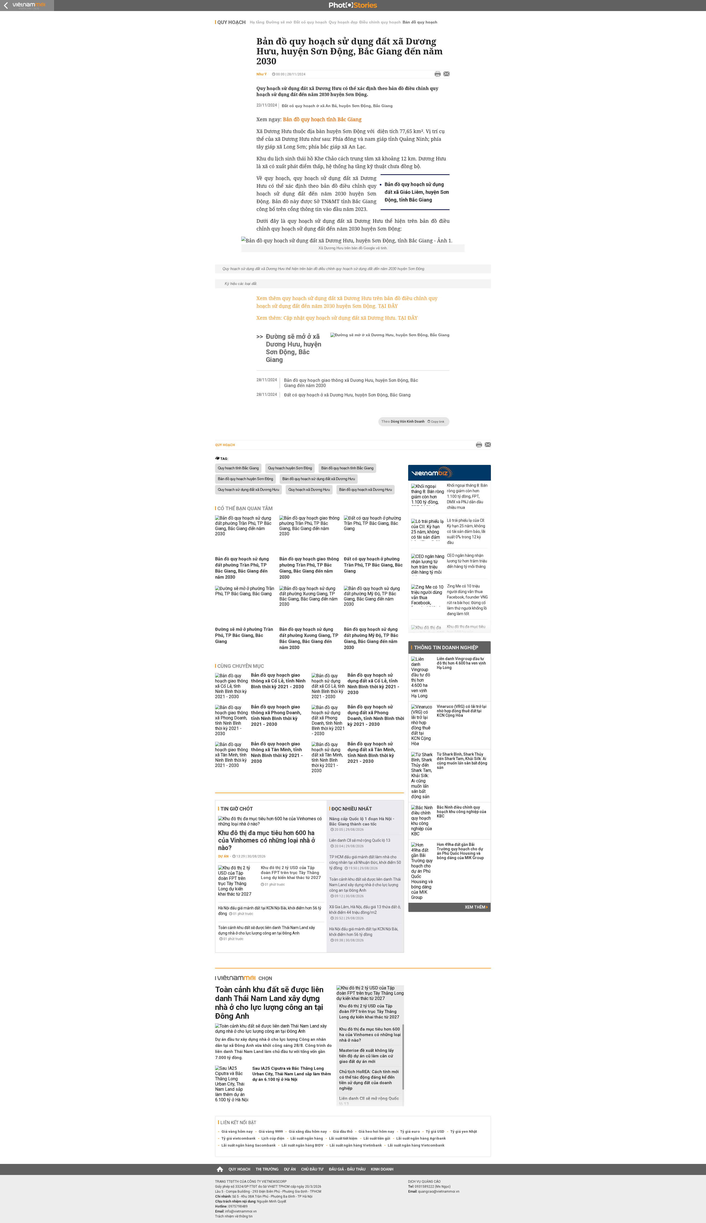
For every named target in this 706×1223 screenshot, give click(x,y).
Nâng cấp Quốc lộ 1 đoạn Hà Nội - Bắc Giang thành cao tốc (361, 821)
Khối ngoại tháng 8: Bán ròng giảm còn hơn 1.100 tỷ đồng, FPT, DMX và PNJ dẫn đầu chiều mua (467, 496)
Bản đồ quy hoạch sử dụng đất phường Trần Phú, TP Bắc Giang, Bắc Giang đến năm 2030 (242, 568)
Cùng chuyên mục (240, 666)
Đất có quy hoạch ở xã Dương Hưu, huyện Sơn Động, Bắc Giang (347, 395)
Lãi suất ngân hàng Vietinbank (356, 1145)
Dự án (223, 856)
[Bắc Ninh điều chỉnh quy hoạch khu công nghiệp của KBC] (422, 820)
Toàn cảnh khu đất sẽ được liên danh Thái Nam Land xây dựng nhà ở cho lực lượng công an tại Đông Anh (365, 885)
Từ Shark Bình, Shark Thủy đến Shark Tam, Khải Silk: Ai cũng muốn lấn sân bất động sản (462, 761)
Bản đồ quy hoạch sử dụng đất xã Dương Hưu (318, 479)
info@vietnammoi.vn (241, 1211)
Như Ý (261, 74)
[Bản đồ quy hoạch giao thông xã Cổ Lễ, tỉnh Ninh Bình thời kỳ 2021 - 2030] (231, 686)
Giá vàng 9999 (271, 1131)
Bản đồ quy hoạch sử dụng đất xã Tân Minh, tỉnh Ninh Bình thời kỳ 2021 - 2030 (371, 752)
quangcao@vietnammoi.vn (438, 1191)
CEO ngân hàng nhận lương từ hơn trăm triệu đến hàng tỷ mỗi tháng (467, 561)
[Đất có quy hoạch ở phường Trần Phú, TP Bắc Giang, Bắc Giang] (374, 528)
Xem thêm (475, 907)
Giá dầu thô (342, 1131)
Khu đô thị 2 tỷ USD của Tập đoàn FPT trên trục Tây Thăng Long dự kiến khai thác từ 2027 (291, 872)
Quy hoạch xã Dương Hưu (309, 489)
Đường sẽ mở (279, 22)
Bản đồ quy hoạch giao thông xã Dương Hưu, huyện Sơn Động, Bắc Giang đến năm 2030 (351, 383)
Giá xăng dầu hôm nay (308, 1131)
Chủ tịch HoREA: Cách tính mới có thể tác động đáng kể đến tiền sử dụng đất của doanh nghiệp (369, 1080)
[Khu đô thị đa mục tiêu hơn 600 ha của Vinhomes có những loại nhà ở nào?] (271, 821)
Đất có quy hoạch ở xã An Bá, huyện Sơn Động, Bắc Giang (337, 106)
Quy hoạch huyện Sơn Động (290, 468)
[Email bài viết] (445, 74)
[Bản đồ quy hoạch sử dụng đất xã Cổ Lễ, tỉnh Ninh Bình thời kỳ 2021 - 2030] (328, 686)
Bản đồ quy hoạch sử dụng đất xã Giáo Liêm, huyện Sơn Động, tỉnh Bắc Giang (417, 192)
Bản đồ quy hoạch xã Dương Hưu (365, 489)
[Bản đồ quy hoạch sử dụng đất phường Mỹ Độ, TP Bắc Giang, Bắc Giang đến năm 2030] (374, 604)
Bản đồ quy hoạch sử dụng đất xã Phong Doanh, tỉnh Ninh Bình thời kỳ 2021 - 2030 (375, 715)
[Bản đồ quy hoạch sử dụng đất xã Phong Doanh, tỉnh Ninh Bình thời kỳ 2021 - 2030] (328, 720)
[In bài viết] (436, 74)
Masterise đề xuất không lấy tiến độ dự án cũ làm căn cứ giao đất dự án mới (366, 1056)
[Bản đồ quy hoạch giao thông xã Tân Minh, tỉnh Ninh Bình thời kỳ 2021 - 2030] (231, 757)
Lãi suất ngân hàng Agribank (421, 1138)
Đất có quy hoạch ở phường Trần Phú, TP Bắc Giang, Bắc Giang (373, 565)
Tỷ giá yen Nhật (463, 1131)
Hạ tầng (257, 22)
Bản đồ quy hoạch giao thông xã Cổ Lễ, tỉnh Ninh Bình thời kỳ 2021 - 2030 (278, 680)
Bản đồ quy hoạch (420, 22)
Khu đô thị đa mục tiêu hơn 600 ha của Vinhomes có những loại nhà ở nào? (266, 840)
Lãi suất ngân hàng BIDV (302, 1145)
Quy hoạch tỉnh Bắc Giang (238, 468)
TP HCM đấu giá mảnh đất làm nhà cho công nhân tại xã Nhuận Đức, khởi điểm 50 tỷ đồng (365, 862)
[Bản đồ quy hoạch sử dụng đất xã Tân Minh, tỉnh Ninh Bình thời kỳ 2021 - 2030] (328, 757)
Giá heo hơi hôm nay (376, 1131)
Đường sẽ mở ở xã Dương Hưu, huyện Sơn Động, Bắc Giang (293, 348)
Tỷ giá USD (435, 1131)
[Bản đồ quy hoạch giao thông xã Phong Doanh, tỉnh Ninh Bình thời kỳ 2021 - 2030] (231, 720)
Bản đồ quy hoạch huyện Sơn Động (245, 479)
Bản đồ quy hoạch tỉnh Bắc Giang (347, 468)
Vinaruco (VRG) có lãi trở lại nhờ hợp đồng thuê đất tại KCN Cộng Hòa (461, 711)
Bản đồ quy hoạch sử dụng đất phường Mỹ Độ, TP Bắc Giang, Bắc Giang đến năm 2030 (371, 638)
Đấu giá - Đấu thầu (347, 1169)
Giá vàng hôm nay (237, 1131)
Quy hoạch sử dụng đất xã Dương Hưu (248, 489)
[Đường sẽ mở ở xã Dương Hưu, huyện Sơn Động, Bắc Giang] (390, 348)
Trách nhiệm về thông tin (234, 1216)
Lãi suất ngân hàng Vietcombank (416, 1145)
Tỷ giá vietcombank (238, 1138)
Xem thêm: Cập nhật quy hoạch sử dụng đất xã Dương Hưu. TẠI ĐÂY (337, 317)
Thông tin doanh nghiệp (446, 647)
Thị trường (267, 1169)
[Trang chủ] (220, 1169)
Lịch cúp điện (272, 1138)
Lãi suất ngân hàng (306, 1138)
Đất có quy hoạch (310, 22)
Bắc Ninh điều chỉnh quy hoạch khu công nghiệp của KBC (461, 811)
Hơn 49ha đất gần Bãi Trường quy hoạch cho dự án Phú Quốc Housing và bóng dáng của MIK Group (460, 851)
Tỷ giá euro (410, 1131)
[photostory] (353, 5)
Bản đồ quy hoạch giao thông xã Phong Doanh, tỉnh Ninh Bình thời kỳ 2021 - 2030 (276, 715)
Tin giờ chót (236, 809)
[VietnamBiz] (432, 472)
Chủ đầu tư (312, 1169)
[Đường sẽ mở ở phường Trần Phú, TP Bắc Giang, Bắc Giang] (245, 593)
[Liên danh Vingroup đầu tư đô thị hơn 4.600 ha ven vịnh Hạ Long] (422, 677)
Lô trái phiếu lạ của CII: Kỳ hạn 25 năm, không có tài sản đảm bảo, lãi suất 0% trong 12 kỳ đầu (466, 531)
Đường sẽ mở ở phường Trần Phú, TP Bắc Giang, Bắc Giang (244, 635)
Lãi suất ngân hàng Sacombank (248, 1145)
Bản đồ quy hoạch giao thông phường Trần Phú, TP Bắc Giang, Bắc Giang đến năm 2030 (309, 568)
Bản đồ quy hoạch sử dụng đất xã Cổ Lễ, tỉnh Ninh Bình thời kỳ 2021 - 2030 (373, 683)
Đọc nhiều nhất (351, 809)
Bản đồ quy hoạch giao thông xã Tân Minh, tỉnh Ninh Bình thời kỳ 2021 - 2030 (277, 752)
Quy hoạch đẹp (343, 22)
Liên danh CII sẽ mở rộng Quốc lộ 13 (359, 840)
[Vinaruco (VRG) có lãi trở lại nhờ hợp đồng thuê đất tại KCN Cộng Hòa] (422, 725)
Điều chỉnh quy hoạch (380, 22)
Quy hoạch (231, 22)
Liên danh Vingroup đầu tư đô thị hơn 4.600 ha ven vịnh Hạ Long (461, 663)
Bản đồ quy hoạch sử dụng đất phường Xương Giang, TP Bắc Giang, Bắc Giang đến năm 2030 (308, 638)
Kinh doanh (382, 1169)
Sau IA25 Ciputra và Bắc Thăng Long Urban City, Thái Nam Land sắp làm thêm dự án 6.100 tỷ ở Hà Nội (291, 1074)
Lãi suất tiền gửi (376, 1138)
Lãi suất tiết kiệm (343, 1138)
